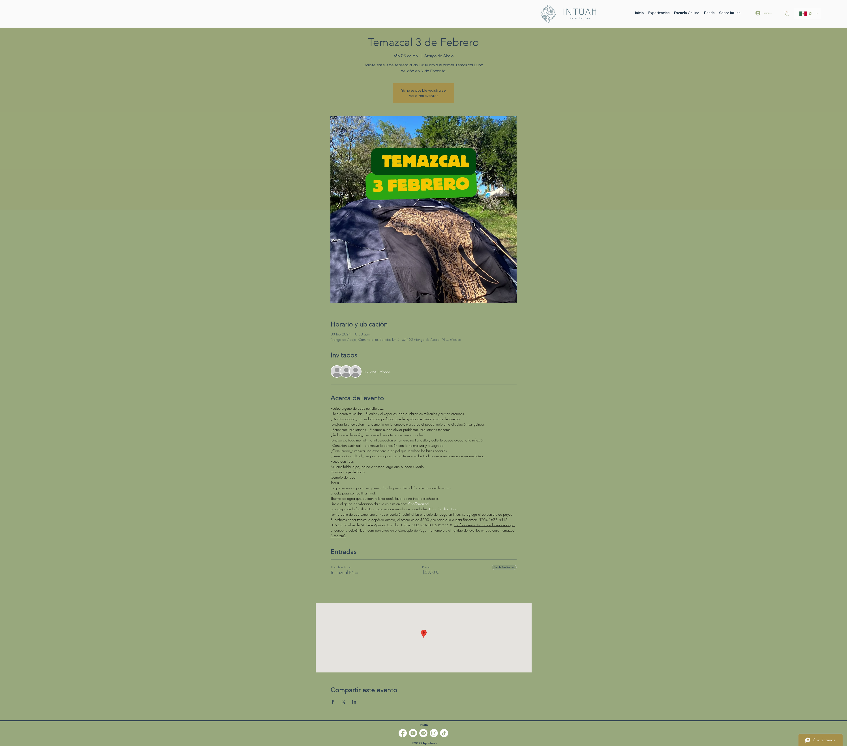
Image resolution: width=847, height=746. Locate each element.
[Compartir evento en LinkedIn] (354, 702)
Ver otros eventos (423, 96)
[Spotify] (423, 733)
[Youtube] (413, 733)
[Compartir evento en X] (343, 702)
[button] (686, 12)
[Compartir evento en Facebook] (333, 702)
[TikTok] (444, 733)
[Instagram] (434, 733)
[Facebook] (403, 733)
